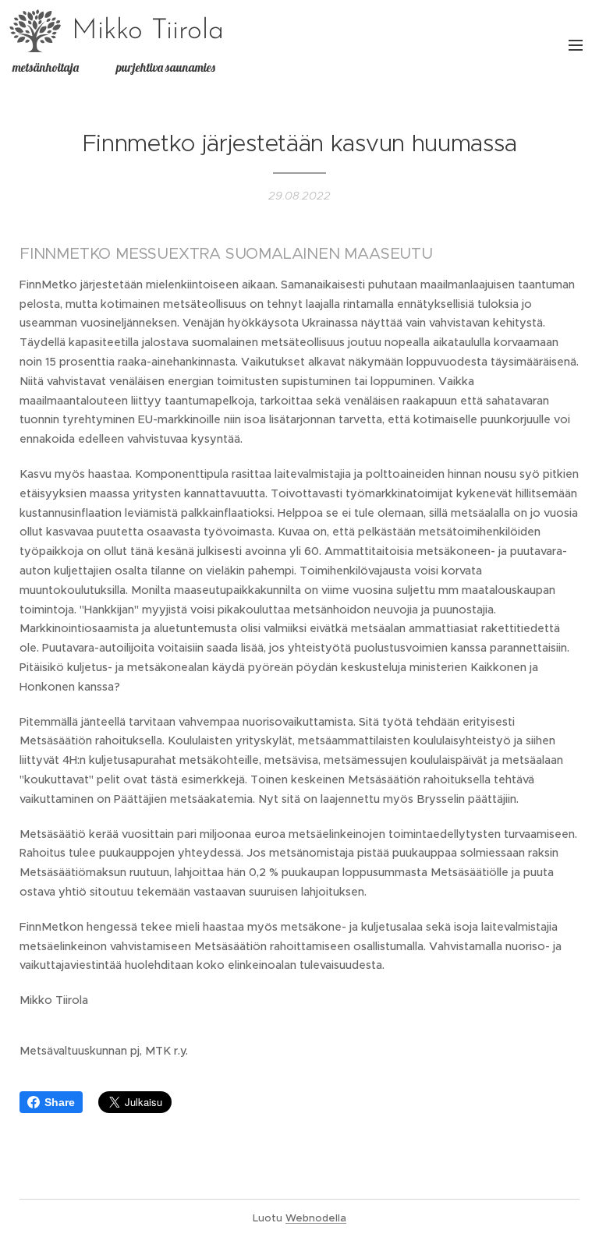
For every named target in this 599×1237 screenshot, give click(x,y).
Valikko (575, 44)
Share (59, 1102)
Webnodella (315, 1218)
